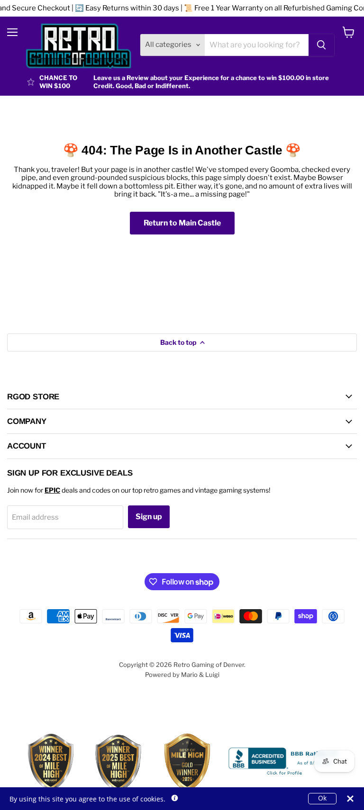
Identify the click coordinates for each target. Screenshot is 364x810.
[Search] (321, 45)
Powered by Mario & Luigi (182, 674)
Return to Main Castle (182, 222)
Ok (322, 798)
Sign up (149, 516)
